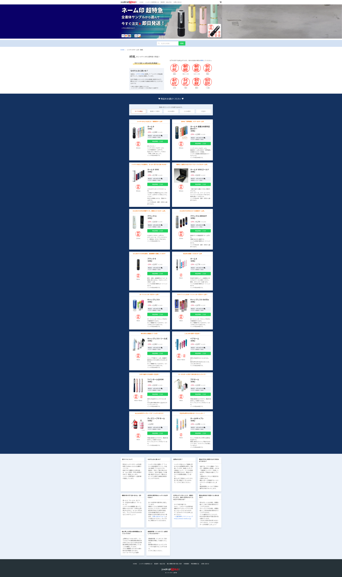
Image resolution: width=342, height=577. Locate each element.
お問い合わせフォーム (159, 516)
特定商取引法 (195, 564)
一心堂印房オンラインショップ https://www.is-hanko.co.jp (183, 517)
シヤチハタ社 (140, 74)
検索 (182, 43)
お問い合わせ (177, 2)
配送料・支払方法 (166, 2)
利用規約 (186, 564)
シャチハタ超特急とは (152, 2)
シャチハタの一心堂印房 (171, 572)
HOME (141, 2)
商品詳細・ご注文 (157, 141)
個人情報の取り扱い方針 (174, 564)
